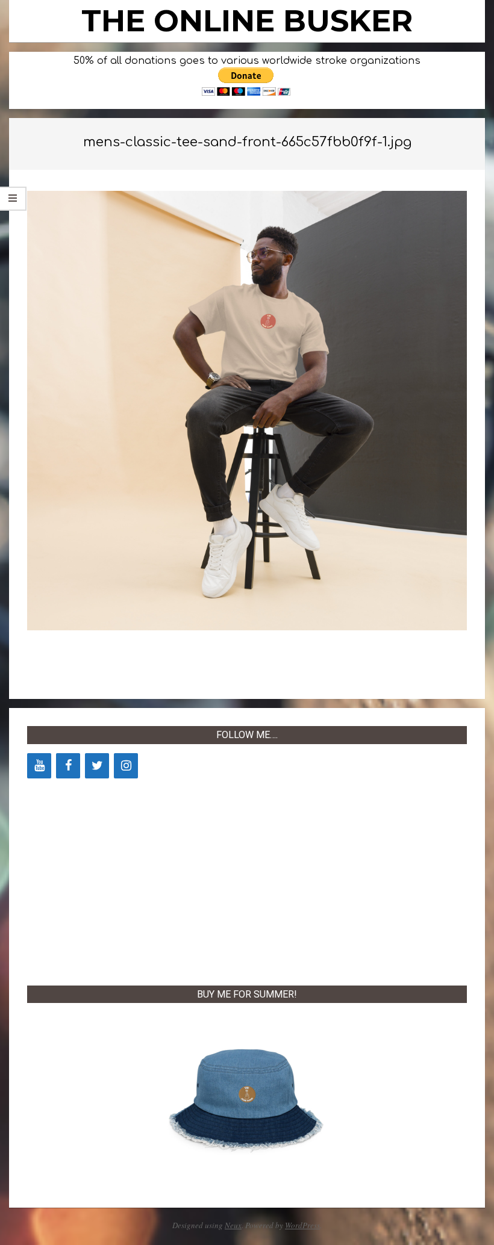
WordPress (302, 1225)
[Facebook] (68, 765)
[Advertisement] (247, 879)
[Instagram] (126, 765)
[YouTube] (39, 765)
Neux (233, 1225)
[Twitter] (97, 765)
